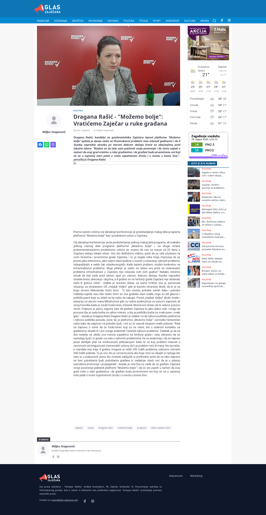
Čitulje (143, 20)
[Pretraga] (214, 21)
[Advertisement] (175, 8)
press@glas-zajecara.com (65, 500)
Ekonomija (96, 20)
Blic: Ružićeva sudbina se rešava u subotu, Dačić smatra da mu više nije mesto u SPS (213, 223)
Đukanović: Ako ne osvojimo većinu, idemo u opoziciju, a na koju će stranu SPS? (214, 199)
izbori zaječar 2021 (161, 427)
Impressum (176, 475)
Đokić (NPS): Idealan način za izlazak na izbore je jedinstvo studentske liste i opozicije (212, 260)
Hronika (113, 20)
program (141, 427)
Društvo (78, 20)
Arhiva (204, 20)
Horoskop (172, 20)
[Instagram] (229, 20)
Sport (157, 20)
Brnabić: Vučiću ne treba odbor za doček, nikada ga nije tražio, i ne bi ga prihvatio (213, 272)
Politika (128, 20)
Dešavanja (60, 20)
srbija (91, 427)
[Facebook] (222, 20)
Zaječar (79, 427)
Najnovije (43, 20)
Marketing (196, 475)
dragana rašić (106, 427)
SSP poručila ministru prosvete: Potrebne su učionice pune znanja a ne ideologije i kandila (214, 248)
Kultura (189, 20)
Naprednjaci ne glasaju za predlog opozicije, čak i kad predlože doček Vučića (214, 285)
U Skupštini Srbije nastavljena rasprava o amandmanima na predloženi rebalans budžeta (213, 235)
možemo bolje (125, 427)
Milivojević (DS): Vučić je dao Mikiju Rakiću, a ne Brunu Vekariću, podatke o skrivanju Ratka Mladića (214, 211)
